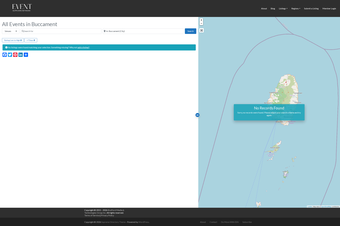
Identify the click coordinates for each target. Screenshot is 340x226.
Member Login (329, 8)
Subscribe (247, 222)
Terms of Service (91, 215)
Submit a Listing (311, 8)
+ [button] (201, 20)
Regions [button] (295, 8)
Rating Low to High (12, 40)
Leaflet (310, 206)
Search (192, 31)
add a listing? (83, 47)
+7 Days (30, 40)
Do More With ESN (230, 222)
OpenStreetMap (326, 206)
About (264, 8)
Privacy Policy (107, 215)
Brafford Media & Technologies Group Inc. (104, 211)
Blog (273, 8)
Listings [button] (282, 8)
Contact (213, 222)
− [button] (201, 23)
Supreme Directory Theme (113, 222)
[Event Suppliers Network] (22, 8)
